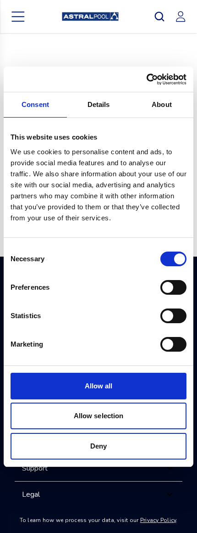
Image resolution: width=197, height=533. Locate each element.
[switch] (173, 287)
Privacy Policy (158, 520)
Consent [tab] (35, 104)
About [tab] (162, 104)
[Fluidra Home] (90, 16)
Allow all (99, 386)
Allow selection (99, 416)
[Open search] (159, 16)
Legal (31, 494)
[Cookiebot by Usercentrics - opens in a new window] (146, 79)
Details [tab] (99, 104)
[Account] (180, 16)
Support (35, 468)
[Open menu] (18, 17)
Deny (98, 446)
